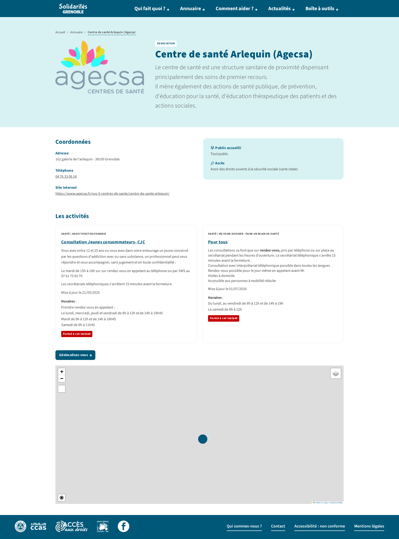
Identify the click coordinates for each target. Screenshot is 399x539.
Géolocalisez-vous (73, 355)
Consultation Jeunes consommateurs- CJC (103, 242)
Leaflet (317, 502)
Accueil (60, 32)
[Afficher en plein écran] (61, 388)
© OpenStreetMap (335, 502)
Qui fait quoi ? (149, 8)
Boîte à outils (319, 8)
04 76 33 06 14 (66, 176)
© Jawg (324, 502)
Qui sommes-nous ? (244, 526)
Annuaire (190, 8)
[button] (202, 439)
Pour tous (217, 242)
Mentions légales (369, 526)
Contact (278, 526)
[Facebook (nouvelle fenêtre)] (123, 527)
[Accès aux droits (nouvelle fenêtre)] (71, 527)
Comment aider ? (235, 8)
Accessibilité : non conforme (319, 526)
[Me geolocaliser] (61, 497)
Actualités (279, 8)
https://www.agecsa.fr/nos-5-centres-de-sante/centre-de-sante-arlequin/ (112, 193)
